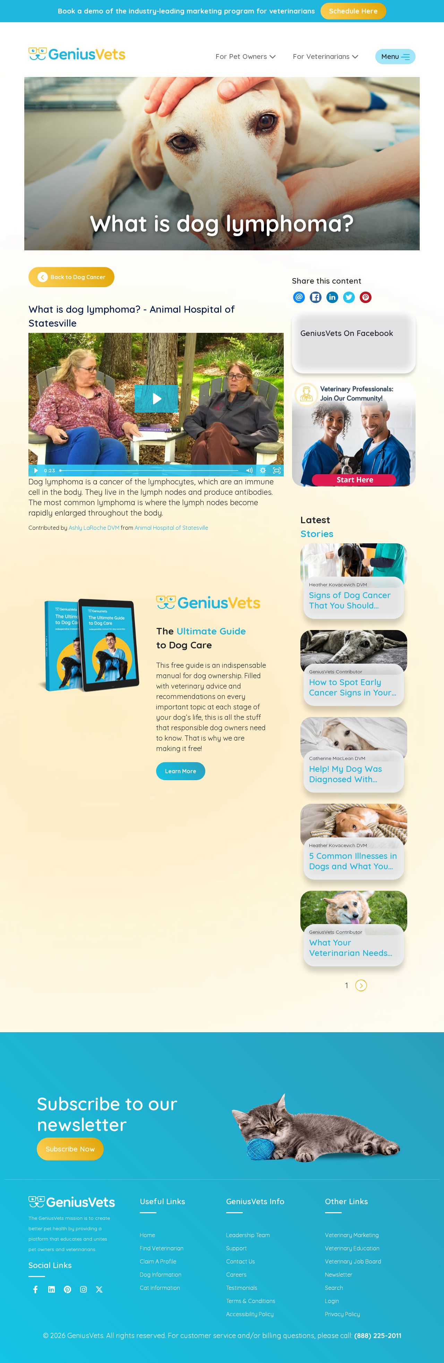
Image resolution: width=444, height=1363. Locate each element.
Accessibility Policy (250, 1314)
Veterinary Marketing (352, 1235)
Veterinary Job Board (353, 1261)
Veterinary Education (352, 1248)
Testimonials (241, 1287)
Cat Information (160, 1287)
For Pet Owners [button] (242, 56)
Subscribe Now (70, 1149)
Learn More (180, 771)
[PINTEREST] (365, 297)
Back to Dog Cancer (78, 277)
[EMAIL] (299, 297)
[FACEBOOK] (315, 297)
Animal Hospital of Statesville (171, 527)
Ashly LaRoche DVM (94, 527)
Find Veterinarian (161, 1248)
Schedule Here (353, 11)
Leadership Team (248, 1235)
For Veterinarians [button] (322, 56)
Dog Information (160, 1274)
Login (332, 1300)
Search (334, 1287)
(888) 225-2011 (377, 1335)
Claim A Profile (158, 1261)
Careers (236, 1274)
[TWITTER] (349, 297)
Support (236, 1248)
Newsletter (338, 1274)
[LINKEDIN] (332, 297)
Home (147, 1235)
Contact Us (240, 1261)
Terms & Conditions (250, 1300)
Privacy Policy (342, 1314)
